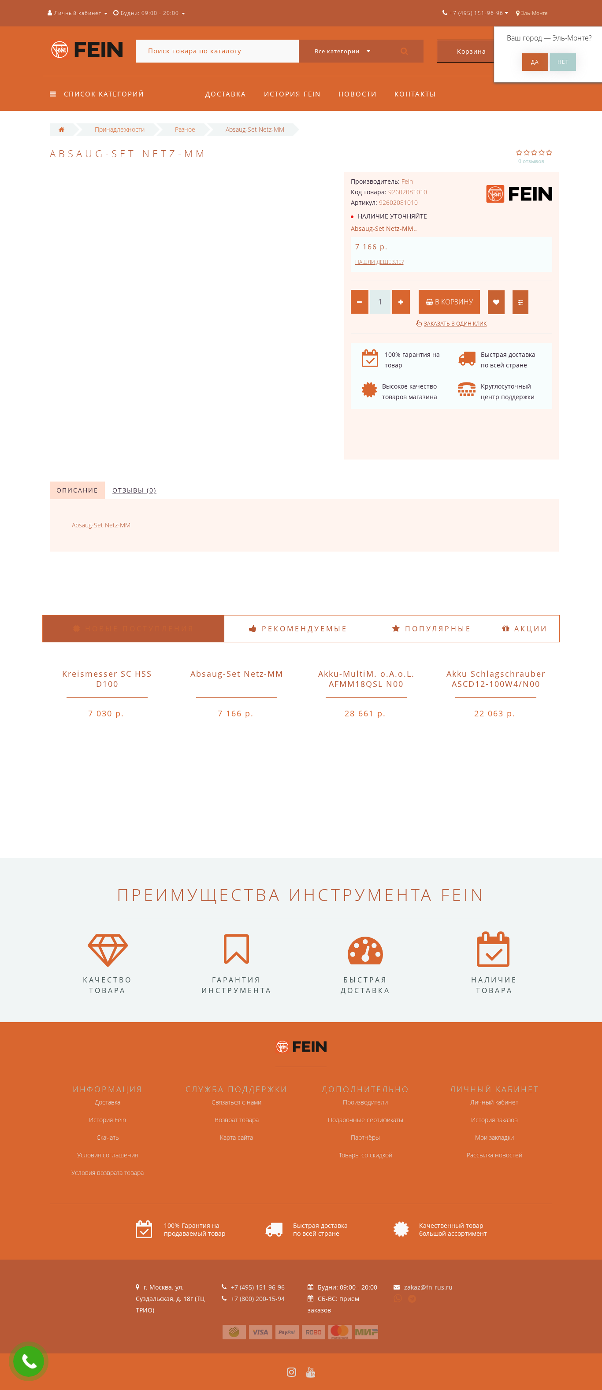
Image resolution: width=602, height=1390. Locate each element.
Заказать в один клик (455, 323)
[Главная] (61, 129)
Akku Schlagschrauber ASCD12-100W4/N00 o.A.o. (496, 683)
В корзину (453, 302)
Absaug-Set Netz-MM (236, 673)
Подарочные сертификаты (365, 1120)
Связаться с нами (236, 1102)
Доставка (225, 93)
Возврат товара (237, 1120)
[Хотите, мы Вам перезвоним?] (28, 1361)
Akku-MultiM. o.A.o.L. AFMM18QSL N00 (366, 678)
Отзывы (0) (134, 490)
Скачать (108, 1137)
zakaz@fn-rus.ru (428, 1287)
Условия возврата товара (107, 1172)
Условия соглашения (107, 1155)
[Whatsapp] (398, 1297)
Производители (365, 1102)
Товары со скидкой (365, 1155)
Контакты (415, 93)
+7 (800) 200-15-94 (258, 1298)
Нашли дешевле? (379, 262)
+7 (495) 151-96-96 (258, 1287)
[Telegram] (412, 1299)
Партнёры (365, 1137)
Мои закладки (494, 1137)
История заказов (494, 1120)
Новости (357, 93)
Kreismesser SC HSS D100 (107, 678)
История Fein (292, 93)
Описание (77, 490)
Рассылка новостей (494, 1155)
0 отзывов (531, 161)
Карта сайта (236, 1137)
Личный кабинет (494, 1102)
